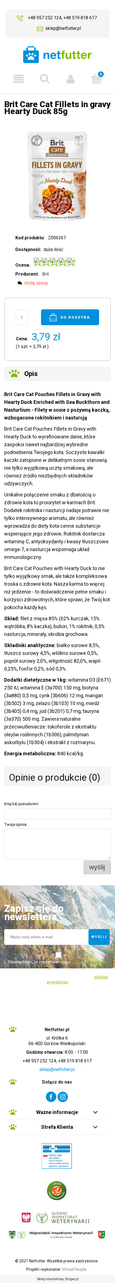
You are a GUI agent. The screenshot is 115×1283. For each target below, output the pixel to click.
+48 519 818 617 (80, 17)
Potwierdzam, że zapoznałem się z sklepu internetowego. (57, 966)
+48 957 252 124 (44, 17)
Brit (45, 274)
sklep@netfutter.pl (63, 28)
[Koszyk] (96, 78)
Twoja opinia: (15, 824)
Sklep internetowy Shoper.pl (57, 1279)
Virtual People (74, 1269)
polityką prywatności (89, 962)
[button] (19, 78)
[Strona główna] (57, 54)
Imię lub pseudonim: (21, 804)
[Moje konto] (70, 78)
